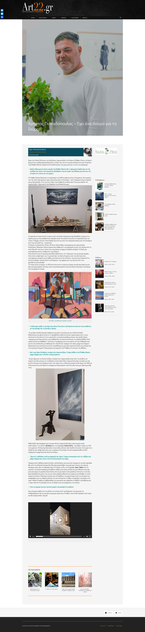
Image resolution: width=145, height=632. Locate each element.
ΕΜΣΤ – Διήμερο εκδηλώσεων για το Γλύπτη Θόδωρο (110, 195)
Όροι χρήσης (119, 625)
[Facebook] (2, 10)
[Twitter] (2, 13)
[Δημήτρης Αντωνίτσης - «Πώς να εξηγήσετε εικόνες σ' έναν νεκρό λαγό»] (99, 308)
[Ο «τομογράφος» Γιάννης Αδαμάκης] (99, 206)
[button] (60, 520)
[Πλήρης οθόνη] (90, 536)
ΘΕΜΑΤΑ (84, 17)
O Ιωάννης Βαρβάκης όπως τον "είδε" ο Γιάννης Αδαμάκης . (110, 185)
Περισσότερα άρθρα (34, 154)
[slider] (59, 536)
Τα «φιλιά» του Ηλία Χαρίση (51, 589)
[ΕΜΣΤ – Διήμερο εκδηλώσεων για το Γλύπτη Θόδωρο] (99, 196)
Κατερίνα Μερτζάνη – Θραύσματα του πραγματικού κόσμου (85, 590)
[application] (60, 520)
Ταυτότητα (102, 625)
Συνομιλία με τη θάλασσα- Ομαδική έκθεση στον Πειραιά (110, 295)
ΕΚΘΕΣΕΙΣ (63, 17)
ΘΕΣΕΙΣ (54, 17)
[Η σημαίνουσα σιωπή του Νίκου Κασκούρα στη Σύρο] (99, 284)
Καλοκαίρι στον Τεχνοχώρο (110, 261)
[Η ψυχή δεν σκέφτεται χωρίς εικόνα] (99, 216)
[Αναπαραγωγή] (30, 536)
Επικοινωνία (111, 625)
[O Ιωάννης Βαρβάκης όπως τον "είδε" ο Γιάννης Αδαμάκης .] (99, 186)
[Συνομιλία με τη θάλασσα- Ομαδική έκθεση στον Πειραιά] (99, 295)
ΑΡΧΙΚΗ (33, 17)
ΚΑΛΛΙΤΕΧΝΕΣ (74, 17)
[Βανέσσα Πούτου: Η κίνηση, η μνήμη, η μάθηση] (99, 274)
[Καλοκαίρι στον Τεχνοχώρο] (99, 263)
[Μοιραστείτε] (2, 17)
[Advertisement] (41, 137)
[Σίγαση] (87, 536)
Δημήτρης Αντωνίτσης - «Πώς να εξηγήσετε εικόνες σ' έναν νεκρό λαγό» (110, 307)
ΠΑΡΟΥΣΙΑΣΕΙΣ (42, 17)
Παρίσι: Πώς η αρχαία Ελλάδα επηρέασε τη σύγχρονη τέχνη (68, 589)
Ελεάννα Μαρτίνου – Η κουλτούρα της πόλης (35, 589)
